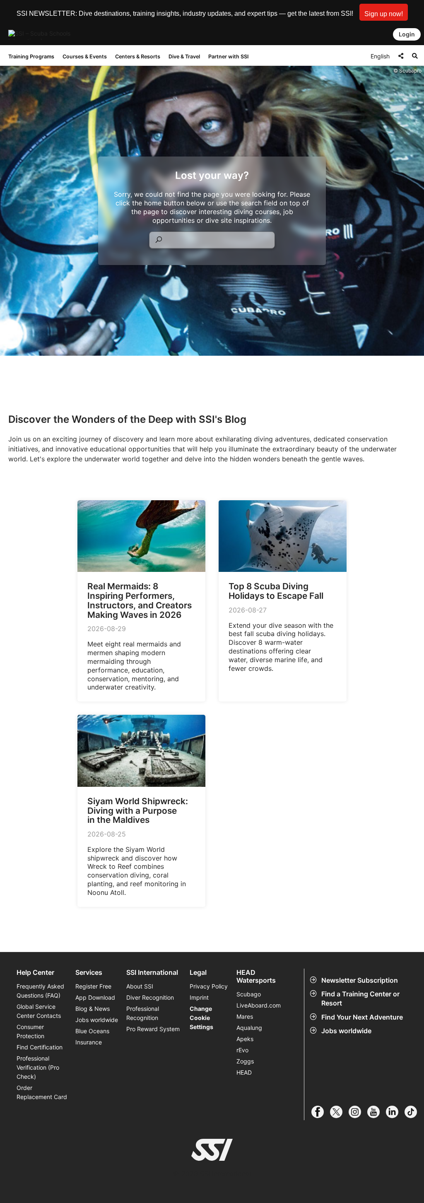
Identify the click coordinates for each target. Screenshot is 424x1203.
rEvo (242, 1050)
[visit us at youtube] (376, 1112)
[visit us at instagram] (358, 1112)
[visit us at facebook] (320, 1112)
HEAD (244, 1072)
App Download (95, 997)
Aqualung (249, 1027)
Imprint (199, 997)
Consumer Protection (30, 1031)
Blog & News (92, 1008)
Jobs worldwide (346, 1031)
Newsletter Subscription (359, 980)
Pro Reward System (153, 1028)
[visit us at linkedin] (395, 1112)
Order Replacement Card (42, 1092)
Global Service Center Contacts (39, 1011)
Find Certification (40, 1047)
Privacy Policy (209, 986)
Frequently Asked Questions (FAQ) (40, 991)
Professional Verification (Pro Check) (38, 1067)
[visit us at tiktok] (414, 1112)
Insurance (88, 1042)
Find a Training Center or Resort (360, 998)
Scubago (248, 994)
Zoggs (245, 1061)
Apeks (244, 1038)
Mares (244, 1016)
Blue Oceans (92, 1030)
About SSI (139, 986)
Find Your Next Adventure (362, 1017)
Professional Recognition (142, 1013)
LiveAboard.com (258, 1005)
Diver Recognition (150, 997)
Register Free (93, 986)
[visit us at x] (339, 1112)
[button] (383, 12)
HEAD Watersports (256, 976)
